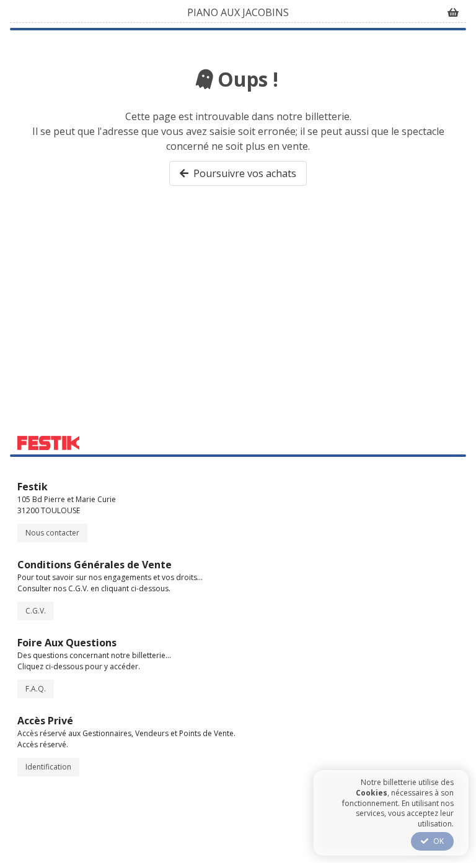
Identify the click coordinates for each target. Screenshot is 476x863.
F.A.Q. (35, 688)
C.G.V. (35, 610)
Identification (48, 766)
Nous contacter (52, 532)
